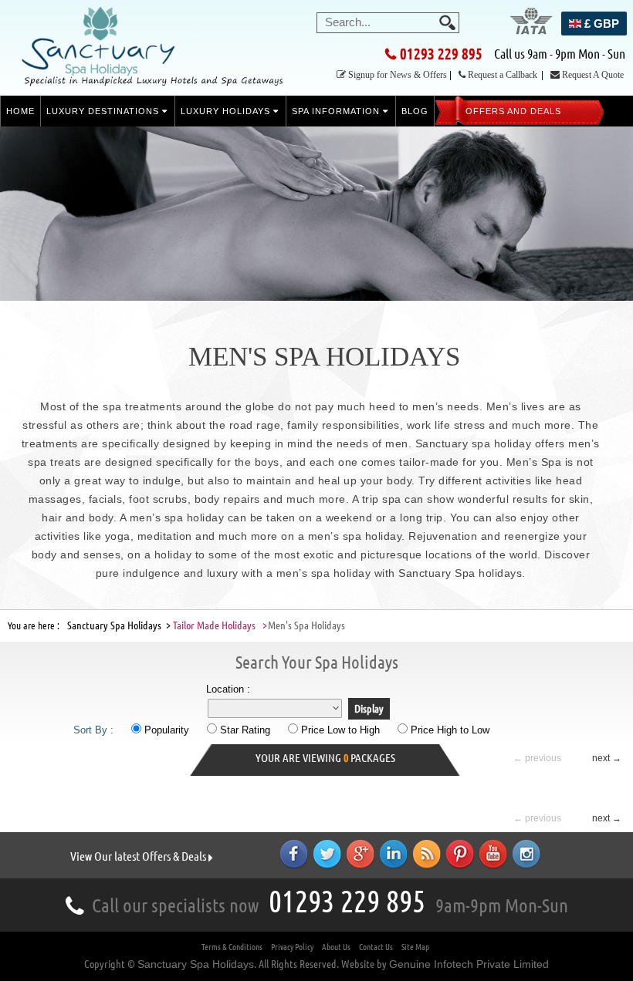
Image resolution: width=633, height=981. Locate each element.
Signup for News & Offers (397, 74)
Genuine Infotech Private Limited (469, 964)
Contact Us (376, 947)
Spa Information (337, 111)
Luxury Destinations (104, 111)
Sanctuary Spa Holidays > (119, 625)
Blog (414, 111)
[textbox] (386, 22)
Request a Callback (502, 74)
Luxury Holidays (227, 111)
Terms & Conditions (231, 947)
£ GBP (600, 23)
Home (20, 111)
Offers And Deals (513, 111)
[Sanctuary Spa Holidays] (153, 52)
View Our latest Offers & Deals (139, 856)
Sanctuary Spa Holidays (195, 964)
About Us (336, 947)
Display (369, 709)
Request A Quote (593, 74)
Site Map (415, 947)
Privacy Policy (292, 947)
